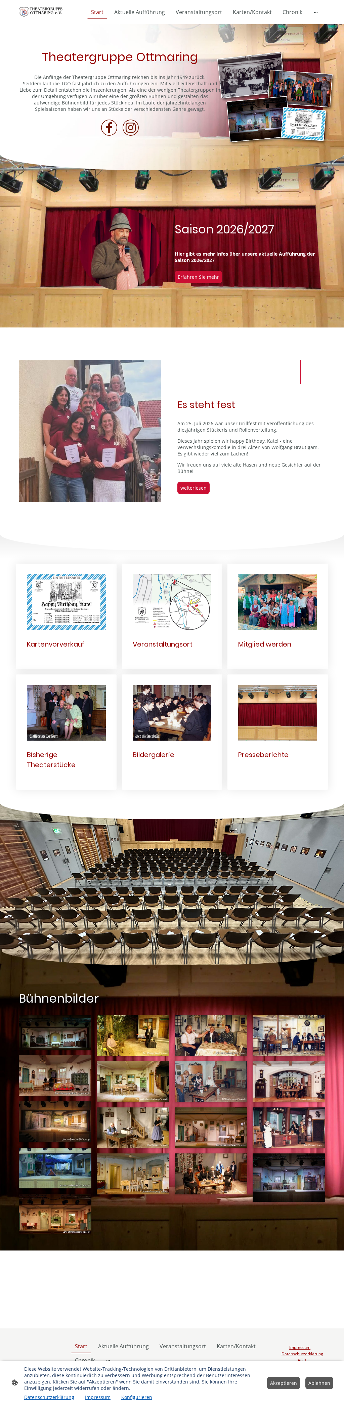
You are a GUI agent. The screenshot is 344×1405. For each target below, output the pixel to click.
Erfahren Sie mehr (198, 277)
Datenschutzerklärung (49, 1397)
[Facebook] (109, 128)
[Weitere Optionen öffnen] (315, 12)
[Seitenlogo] (42, 12)
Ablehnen (319, 1383)
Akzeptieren (283, 1383)
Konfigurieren (136, 1397)
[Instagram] (131, 128)
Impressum (98, 1397)
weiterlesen (193, 488)
